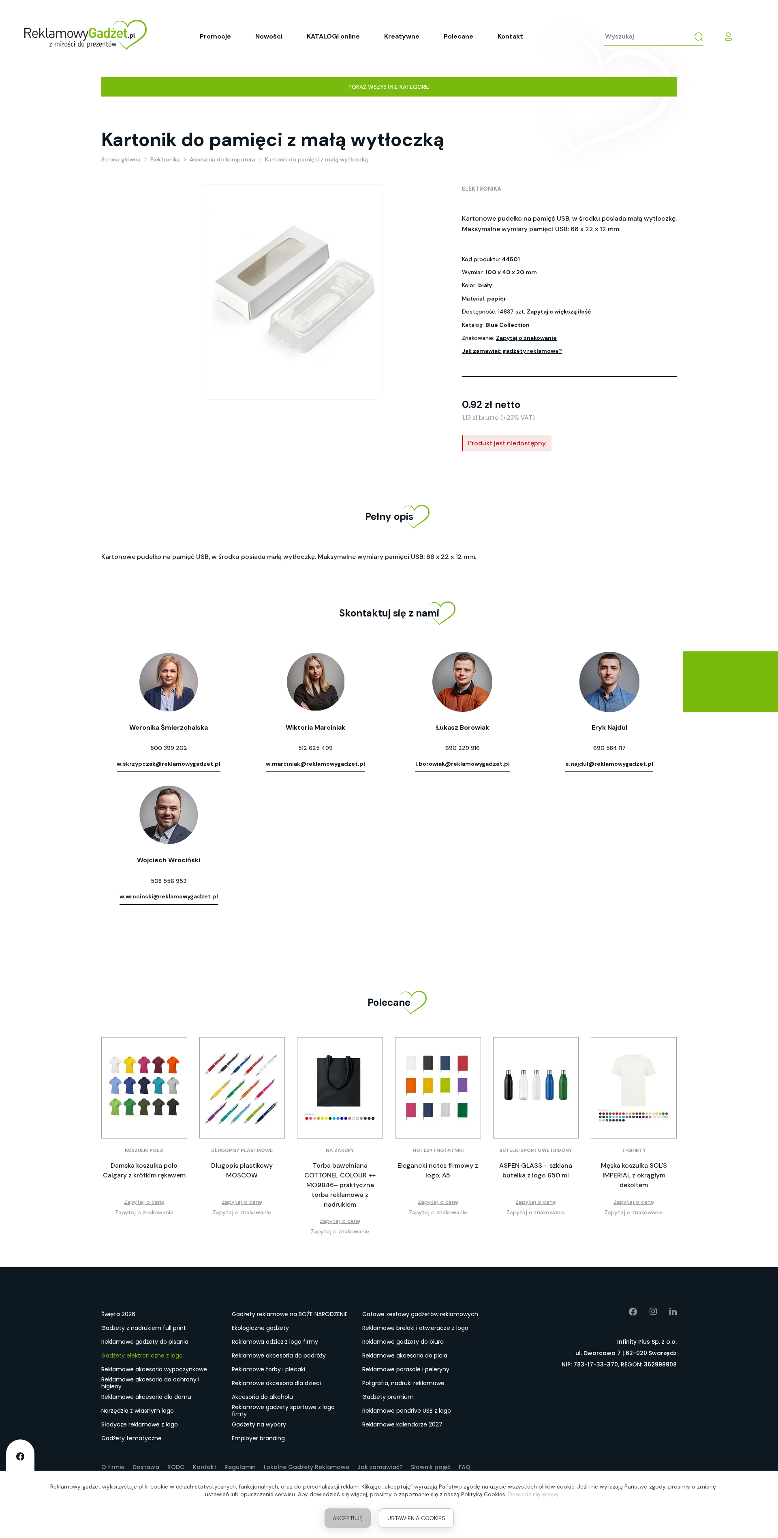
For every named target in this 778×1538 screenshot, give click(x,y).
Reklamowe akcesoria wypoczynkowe (154, 1369)
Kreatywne (401, 36)
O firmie (112, 1467)
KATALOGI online (333, 36)
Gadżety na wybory (259, 1424)
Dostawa (146, 1467)
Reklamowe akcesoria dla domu (146, 1397)
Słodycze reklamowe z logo (139, 1424)
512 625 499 (315, 748)
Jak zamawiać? (380, 1467)
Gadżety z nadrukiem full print (143, 1328)
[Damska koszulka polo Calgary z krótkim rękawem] (144, 1087)
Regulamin (240, 1467)
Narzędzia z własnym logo (137, 1411)
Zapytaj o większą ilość (559, 311)
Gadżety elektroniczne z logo (142, 1355)
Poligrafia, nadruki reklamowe (403, 1383)
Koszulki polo (144, 1150)
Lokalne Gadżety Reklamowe (306, 1467)
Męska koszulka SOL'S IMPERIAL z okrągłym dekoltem (634, 1175)
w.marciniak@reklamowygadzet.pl (315, 763)
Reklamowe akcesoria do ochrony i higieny (150, 1383)
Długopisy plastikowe (242, 1150)
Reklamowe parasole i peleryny (405, 1369)
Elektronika (481, 188)
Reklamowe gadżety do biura (403, 1342)
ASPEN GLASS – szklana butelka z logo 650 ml (535, 1170)
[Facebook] (627, 1312)
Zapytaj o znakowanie (526, 338)
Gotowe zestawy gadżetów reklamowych (420, 1314)
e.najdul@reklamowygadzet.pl (609, 763)
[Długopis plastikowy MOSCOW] (242, 1087)
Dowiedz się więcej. (534, 1494)
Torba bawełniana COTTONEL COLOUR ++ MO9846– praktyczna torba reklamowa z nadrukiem (340, 1185)
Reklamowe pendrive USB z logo (406, 1411)
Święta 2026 (118, 1314)
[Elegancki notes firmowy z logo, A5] (438, 1087)
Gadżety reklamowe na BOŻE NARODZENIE (290, 1314)
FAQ (464, 1467)
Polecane (458, 36)
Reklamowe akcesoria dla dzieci (276, 1383)
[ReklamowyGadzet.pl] (85, 36)
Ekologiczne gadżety (260, 1328)
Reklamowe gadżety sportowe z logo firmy (283, 1411)
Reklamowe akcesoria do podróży (279, 1355)
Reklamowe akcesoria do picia (404, 1355)
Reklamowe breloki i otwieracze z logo (415, 1328)
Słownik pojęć (431, 1467)
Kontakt (510, 36)
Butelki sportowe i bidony (535, 1150)
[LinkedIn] (667, 1312)
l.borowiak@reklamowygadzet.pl (462, 763)
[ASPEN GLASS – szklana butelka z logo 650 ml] (536, 1087)
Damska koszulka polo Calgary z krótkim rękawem (144, 1170)
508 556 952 (169, 881)
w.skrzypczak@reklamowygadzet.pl (168, 763)
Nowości (268, 36)
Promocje (215, 36)
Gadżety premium (388, 1397)
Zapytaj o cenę (144, 1201)
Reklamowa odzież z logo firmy (275, 1342)
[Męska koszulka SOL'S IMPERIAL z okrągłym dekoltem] (634, 1087)
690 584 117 (609, 748)
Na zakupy (340, 1150)
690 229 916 (462, 748)
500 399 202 (168, 748)
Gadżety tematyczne (131, 1438)
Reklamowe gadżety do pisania (144, 1342)
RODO (176, 1467)
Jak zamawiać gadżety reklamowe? (512, 350)
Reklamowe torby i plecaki (268, 1369)
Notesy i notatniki (438, 1150)
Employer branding (258, 1438)
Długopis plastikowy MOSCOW (242, 1170)
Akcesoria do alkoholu (262, 1397)
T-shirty (634, 1150)
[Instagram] (647, 1312)
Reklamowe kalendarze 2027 (402, 1424)
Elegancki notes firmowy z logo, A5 (438, 1170)
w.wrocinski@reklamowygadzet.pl (169, 896)
